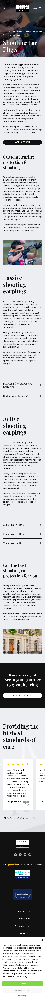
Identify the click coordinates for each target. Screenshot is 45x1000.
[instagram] (15, 854)
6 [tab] (21, 818)
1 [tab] (5, 818)
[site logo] (22, 8)
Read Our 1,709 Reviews (31, 865)
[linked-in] (25, 854)
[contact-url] (5, 8)
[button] (41, 940)
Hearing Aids (24, 918)
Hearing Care (17, 31)
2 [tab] (8, 818)
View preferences (22, 990)
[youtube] (29, 854)
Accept (22, 983)
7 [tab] (24, 818)
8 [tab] (27, 818)
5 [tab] (18, 818)
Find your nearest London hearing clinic (22, 613)
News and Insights (23, 926)
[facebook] (20, 854)
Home (5, 31)
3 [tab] (11, 818)
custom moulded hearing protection (21, 588)
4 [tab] (14, 818)
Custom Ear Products (34, 31)
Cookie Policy (21, 996)
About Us (24, 933)
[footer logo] (22, 844)
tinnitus (31, 99)
